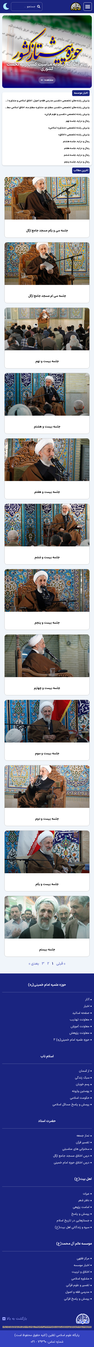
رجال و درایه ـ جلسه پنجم (77, 162)
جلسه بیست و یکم (47, 884)
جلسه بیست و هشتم (47, 426)
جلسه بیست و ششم (47, 557)
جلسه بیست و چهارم (47, 688)
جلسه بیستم (47, 949)
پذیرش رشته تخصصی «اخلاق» (74, 135)
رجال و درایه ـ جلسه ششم (77, 155)
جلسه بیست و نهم (47, 361)
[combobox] (26, 6)
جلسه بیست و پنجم (47, 623)
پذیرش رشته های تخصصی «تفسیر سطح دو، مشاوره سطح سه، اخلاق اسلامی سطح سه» (45, 107)
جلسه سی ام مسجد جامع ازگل (47, 296)
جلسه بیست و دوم (47, 819)
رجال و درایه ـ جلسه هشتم (76, 141)
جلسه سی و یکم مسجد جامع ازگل (47, 230)
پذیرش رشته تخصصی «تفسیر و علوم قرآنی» (67, 114)
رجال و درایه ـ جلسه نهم (78, 121)
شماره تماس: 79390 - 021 (47, 1342)
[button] (88, 6)
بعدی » (34, 963)
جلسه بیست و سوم (47, 753)
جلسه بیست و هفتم (47, 492)
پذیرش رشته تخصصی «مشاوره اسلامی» (69, 128)
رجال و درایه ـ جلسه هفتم (77, 148)
